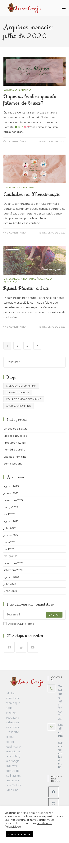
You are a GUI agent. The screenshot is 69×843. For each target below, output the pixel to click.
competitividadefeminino (24, 399)
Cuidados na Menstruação (32, 194)
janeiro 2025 (10, 493)
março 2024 (10, 507)
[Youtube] (32, 647)
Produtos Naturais (14, 442)
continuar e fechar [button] (19, 834)
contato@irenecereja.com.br (60, 750)
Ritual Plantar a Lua (25, 288)
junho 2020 (10, 590)
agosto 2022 (11, 521)
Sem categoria (12, 463)
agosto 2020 (11, 577)
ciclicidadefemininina (21, 385)
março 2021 (10, 555)
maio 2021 (9, 542)
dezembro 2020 (13, 563)
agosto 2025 (11, 486)
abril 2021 (9, 549)
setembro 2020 (13, 569)
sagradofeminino (18, 405)
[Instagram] (21, 647)
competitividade (17, 392)
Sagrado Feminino (17, 89)
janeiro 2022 (10, 535)
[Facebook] (9, 647)
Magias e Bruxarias (15, 435)
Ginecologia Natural (19, 187)
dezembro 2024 (13, 500)
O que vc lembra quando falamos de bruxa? (29, 100)
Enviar (54, 614)
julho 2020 (9, 583)
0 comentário (16, 141)
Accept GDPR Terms (21, 623)
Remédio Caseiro (14, 449)
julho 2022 (9, 528)
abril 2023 (9, 514)
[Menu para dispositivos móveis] (64, 8)
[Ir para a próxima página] (37, 345)
